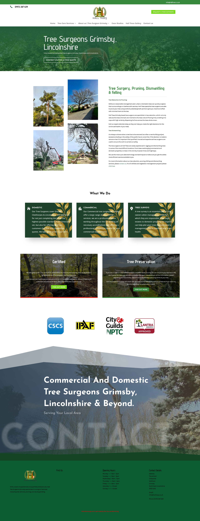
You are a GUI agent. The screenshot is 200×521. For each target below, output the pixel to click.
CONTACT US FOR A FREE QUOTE (61, 60)
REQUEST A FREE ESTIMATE (163, 12)
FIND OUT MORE (59, 287)
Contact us (148, 23)
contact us (122, 164)
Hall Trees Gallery (133, 23)
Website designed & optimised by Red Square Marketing (100, 511)
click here (112, 166)
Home (52, 23)
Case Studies (117, 23)
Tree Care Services (66, 23)
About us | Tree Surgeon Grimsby (92, 23)
